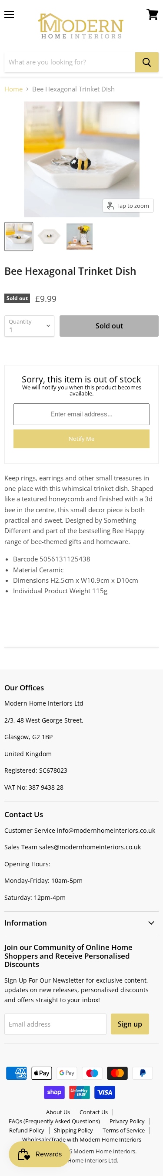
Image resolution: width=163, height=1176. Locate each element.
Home (13, 89)
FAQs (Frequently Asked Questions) (54, 1121)
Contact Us (94, 1112)
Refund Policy (26, 1130)
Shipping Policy (73, 1130)
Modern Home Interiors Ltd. (81, 1160)
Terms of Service (124, 1130)
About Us (58, 1112)
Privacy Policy (127, 1121)
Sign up (130, 1024)
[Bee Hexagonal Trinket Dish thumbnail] (19, 236)
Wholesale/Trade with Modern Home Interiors (81, 1139)
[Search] (147, 62)
